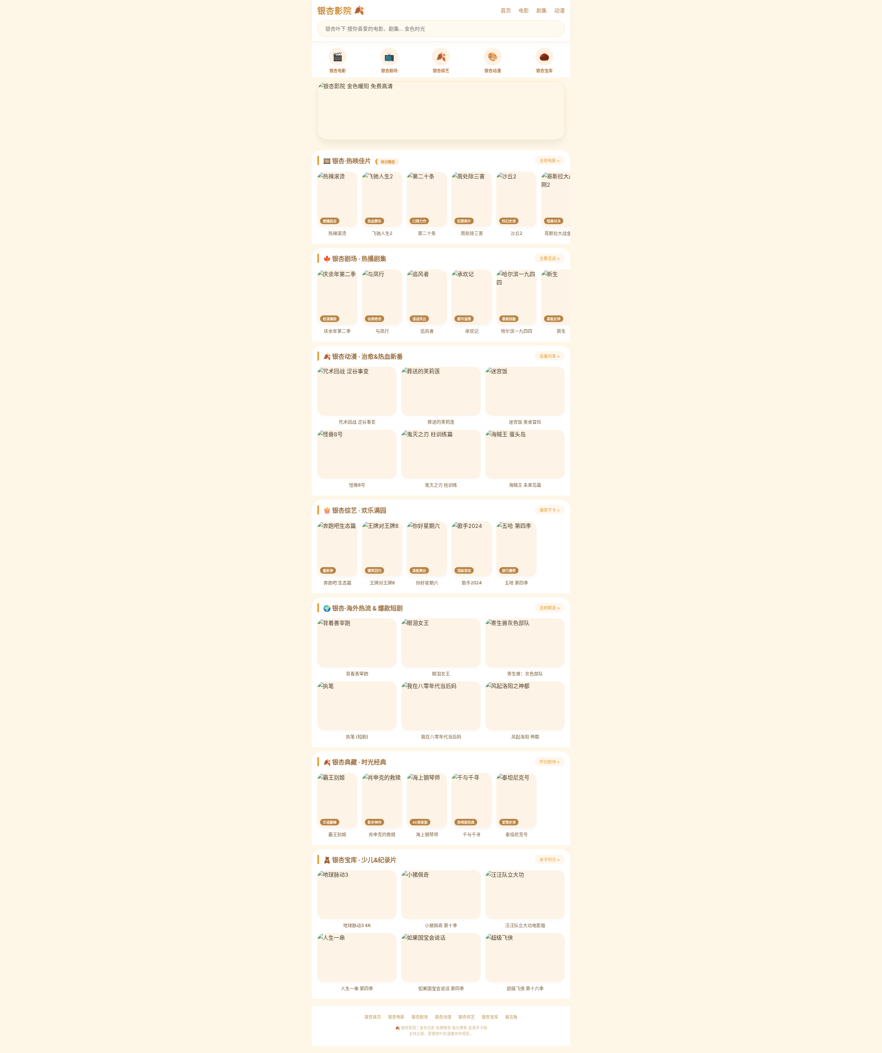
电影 (524, 10)
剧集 (541, 10)
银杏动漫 (443, 1017)
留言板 (511, 1017)
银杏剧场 (419, 1017)
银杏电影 (396, 1017)
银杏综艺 (466, 1017)
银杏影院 (334, 11)
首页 (506, 10)
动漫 (559, 10)
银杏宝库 (490, 1017)
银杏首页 (373, 1017)
